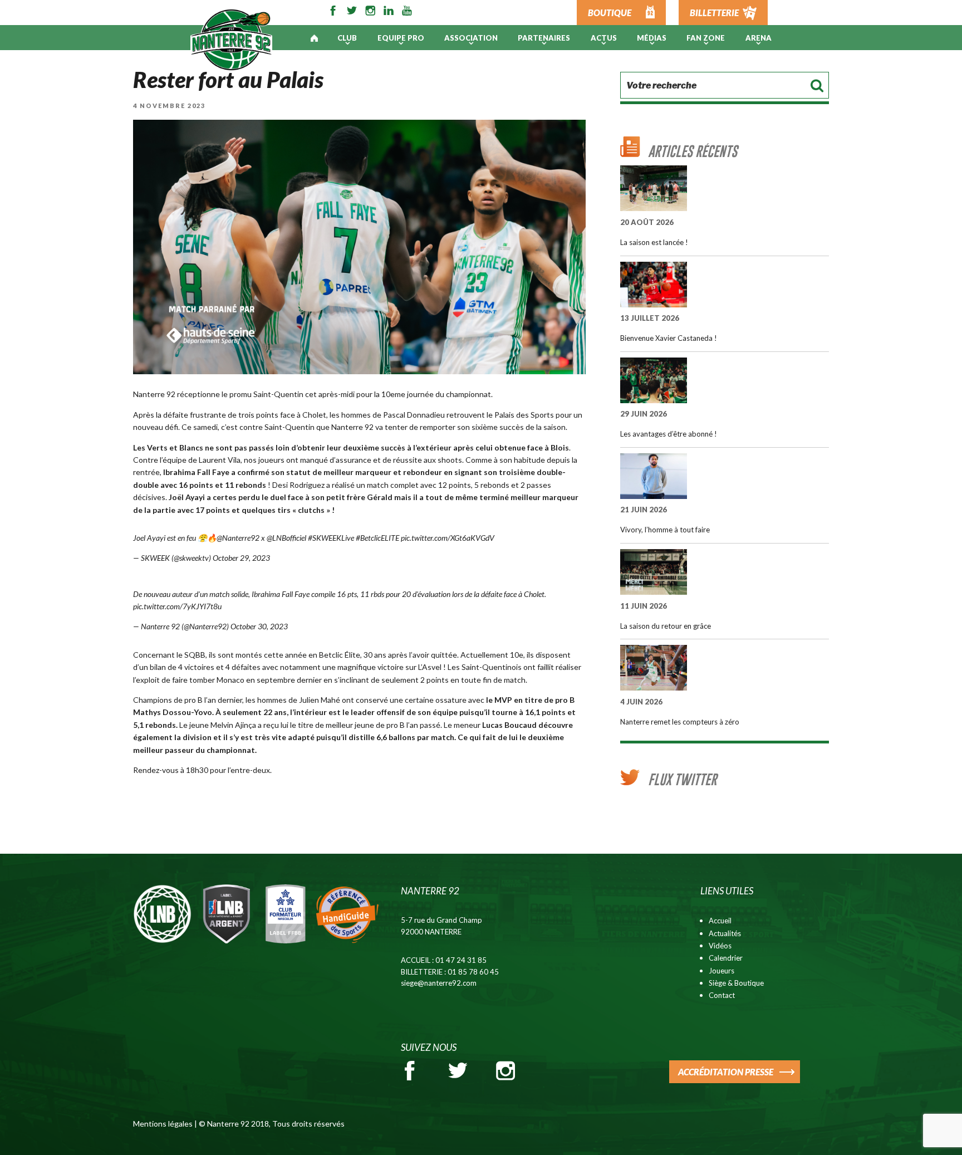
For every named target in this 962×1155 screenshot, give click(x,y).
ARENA (758, 37)
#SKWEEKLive (331, 537)
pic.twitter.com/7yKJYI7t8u (177, 606)
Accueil (720, 920)
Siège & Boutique (736, 982)
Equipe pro (400, 37)
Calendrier (726, 957)
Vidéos (720, 945)
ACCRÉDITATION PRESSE (725, 1071)
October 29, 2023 (241, 557)
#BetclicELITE (377, 537)
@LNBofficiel (286, 537)
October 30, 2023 (259, 626)
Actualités (725, 933)
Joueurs (721, 970)
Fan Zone (705, 37)
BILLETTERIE (714, 12)
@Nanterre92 (238, 537)
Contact (722, 995)
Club (347, 37)
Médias (651, 37)
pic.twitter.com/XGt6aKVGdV (447, 537)
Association (471, 37)
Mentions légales (163, 1123)
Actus (604, 37)
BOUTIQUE (609, 12)
